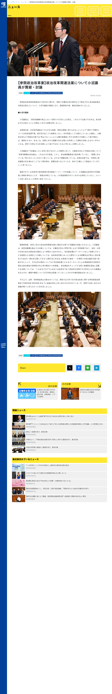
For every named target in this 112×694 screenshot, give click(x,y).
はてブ (96, 367)
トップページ (13, 2)
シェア (78, 367)
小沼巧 (33, 93)
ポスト (69, 367)
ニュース (23, 2)
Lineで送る (87, 367)
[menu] (3, 345)
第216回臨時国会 (41, 93)
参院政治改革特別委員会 (55, 93)
